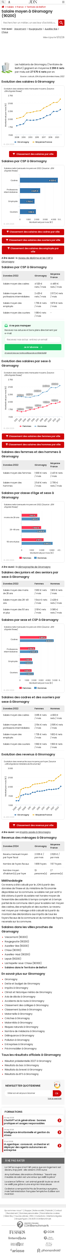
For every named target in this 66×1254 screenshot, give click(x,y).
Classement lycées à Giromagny (23, 1009)
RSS (32, 1216)
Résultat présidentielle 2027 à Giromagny (28, 1061)
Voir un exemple (54, 1098)
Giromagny (11, 979)
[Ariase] (17, 1250)
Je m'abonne (31, 347)
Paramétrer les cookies (50, 1213)
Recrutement (12, 1213)
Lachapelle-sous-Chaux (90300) (23, 963)
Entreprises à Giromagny (19, 1044)
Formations (13, 1111)
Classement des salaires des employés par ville (34, 250)
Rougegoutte (35, 29)
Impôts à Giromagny (16, 988)
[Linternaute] (17, 1238)
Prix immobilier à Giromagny (21, 1048)
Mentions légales (54, 1216)
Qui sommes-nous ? (13, 1210)
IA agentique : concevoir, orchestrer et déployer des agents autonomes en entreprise (26, 1146)
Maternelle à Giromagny (18, 1014)
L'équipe (27, 1210)
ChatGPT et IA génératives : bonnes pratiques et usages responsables (25, 1120)
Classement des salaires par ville (35, 154)
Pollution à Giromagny (17, 1040)
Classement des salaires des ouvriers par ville (34, 240)
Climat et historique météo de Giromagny (28, 992)
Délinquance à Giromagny (19, 1035)
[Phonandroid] (48, 1250)
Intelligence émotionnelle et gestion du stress (27, 1132)
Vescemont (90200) (16, 937)
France (20, 7)
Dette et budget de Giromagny (22, 983)
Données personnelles (28, 1213)
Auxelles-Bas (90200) (17, 945)
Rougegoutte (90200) (17, 941)
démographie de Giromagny (34, 567)
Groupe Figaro (21, 1219)
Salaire (10, 7)
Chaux (5, 32)
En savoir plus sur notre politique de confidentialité (25, 353)
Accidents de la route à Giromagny (24, 1001)
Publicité (49, 1210)
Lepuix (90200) (13, 958)
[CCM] (48, 1232)
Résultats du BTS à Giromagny (22, 1074)
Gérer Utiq (8, 1216)
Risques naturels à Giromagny (21, 1027)
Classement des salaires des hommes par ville (35, 444)
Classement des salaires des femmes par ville (34, 436)
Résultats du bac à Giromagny (22, 1065)
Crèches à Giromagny (17, 1018)
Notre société (38, 1210)
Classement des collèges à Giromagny (27, 1005)
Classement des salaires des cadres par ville (35, 232)
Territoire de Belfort (36, 7)
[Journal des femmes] (17, 1232)
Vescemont (20, 29)
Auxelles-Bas (51, 29)
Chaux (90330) (13, 950)
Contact (58, 1210)
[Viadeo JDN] (48, 1244)
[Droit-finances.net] (48, 1238)
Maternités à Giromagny (18, 1022)
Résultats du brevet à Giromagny (23, 1069)
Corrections (40, 1216)
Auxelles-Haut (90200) (17, 954)
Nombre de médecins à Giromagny (25, 1031)
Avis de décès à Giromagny (20, 996)
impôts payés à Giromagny (35, 832)
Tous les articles (21, 1216)
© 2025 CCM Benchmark (40, 1219)
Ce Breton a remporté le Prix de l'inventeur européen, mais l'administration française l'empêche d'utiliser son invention (32, 1191)
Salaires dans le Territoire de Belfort (26, 967)
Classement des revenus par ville (35, 825)
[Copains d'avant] (17, 1244)
